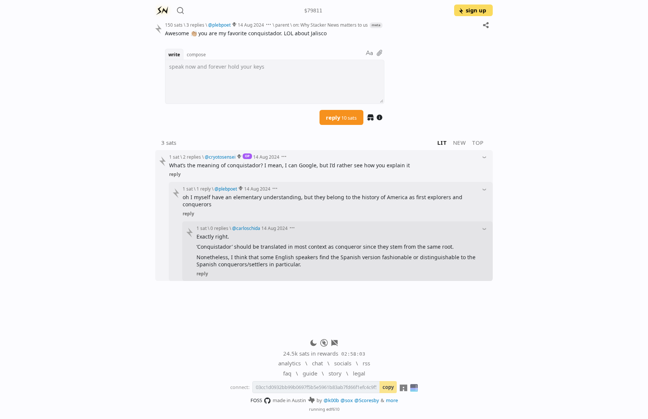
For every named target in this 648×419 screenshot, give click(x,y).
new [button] (459, 142)
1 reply (203, 189)
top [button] (478, 142)
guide (310, 373)
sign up (476, 10)
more (392, 400)
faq (287, 373)
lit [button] (442, 142)
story (335, 373)
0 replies (219, 228)
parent (282, 25)
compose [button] (196, 54)
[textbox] (326, 33)
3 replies (195, 25)
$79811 (313, 11)
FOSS (256, 400)
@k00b (331, 400)
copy (388, 387)
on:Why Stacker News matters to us (330, 25)
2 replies (192, 157)
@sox (346, 400)
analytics (289, 363)
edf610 (332, 409)
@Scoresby (366, 400)
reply (341, 117)
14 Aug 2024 (251, 25)
